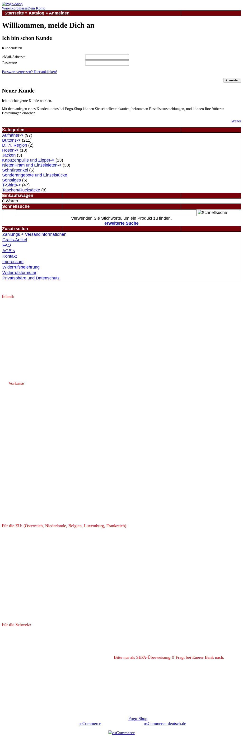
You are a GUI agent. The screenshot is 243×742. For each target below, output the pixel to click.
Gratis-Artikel (14, 239)
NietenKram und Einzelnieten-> (31, 165)
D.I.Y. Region (14, 145)
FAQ (6, 245)
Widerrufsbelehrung (21, 267)
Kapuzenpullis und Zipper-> (28, 160)
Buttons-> (11, 140)
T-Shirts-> (11, 185)
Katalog (36, 13)
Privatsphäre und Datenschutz (31, 278)
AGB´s (8, 250)
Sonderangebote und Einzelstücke (34, 175)
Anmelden (59, 13)
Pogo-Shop (137, 718)
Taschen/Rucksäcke (21, 190)
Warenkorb (10, 8)
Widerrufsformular (19, 272)
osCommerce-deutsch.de (165, 723)
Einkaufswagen (17, 195)
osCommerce (90, 723)
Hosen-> (10, 150)
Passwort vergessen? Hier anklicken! (29, 72)
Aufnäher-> (12, 135)
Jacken (9, 155)
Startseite (14, 13)
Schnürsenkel (15, 170)
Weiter (236, 121)
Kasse (23, 8)
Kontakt (9, 256)
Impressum (12, 261)
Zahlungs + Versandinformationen (34, 234)
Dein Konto (36, 8)
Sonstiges (11, 180)
